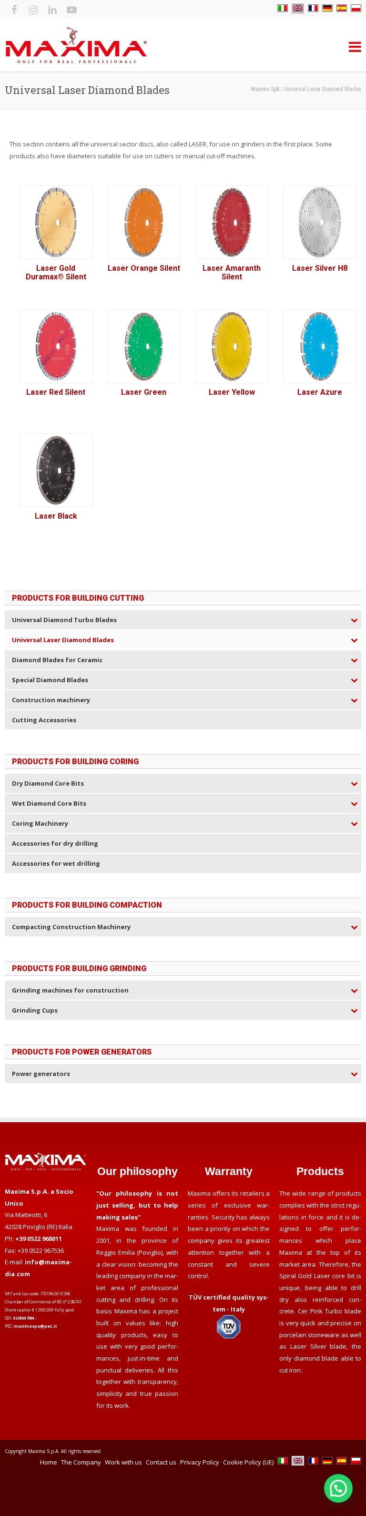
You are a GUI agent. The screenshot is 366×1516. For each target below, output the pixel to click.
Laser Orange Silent (144, 268)
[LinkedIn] (52, 9)
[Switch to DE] (327, 8)
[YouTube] (71, 9)
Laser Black (56, 516)
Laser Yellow (232, 392)
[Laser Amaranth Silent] (231, 222)
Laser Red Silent (55, 392)
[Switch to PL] (356, 8)
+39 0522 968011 (38, 1238)
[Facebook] (14, 9)
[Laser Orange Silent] (144, 222)
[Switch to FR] (313, 8)
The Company (81, 1462)
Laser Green (143, 392)
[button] (338, 1488)
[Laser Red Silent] (56, 346)
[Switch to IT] (282, 8)
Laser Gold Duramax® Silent (56, 272)
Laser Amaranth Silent (232, 272)
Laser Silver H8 (319, 268)
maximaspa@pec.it (35, 1326)
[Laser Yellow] (231, 346)
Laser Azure (319, 392)
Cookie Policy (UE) (248, 1462)
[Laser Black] (56, 470)
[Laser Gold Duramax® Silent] (56, 222)
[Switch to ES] (341, 8)
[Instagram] (33, 9)
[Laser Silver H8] (320, 222)
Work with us (123, 1462)
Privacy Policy (199, 1462)
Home (48, 1462)
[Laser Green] (144, 346)
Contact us (161, 1462)
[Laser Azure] (320, 346)
